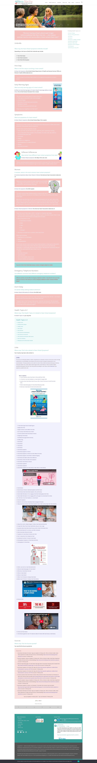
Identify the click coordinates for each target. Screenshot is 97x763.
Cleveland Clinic (60, 724)
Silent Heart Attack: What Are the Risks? (25, 532)
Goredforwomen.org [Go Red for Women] (25, 437)
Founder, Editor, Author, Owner (23, 720)
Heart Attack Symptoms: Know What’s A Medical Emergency (29, 455)
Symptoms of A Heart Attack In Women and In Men (27, 534)
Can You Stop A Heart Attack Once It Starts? (26, 431)
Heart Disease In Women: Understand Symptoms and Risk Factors (30, 489)
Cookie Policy (74, 761)
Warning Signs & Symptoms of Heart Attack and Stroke (28, 540)
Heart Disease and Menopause (23, 332)
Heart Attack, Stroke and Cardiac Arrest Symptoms (27, 459)
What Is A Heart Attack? (22, 573)
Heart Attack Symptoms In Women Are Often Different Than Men (30, 453)
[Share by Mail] (58, 707)
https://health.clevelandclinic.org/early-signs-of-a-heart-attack (29, 665)
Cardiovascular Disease (21, 324)
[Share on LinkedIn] (50, 707)
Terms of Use (20, 727)
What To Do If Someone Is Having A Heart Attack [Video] (28, 579)
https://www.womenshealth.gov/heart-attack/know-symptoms (48, 660)
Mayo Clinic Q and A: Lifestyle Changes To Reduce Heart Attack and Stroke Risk (32, 524)
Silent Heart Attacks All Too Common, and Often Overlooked (29, 530)
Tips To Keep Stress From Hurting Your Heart (26, 536)
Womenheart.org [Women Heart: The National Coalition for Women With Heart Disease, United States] (36, 633)
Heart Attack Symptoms (22, 449)
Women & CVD (20, 599)
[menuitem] (46, 2)
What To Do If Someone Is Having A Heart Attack (27, 577)
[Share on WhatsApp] (34, 707)
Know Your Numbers (21, 338)
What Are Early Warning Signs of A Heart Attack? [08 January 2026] (32, 384)
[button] (81, 2)
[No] (95, 761)
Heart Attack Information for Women (25, 292)
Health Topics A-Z (20, 315)
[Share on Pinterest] (42, 707)
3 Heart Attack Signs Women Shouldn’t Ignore (26, 425)
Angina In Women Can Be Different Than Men (26, 429)
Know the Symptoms (21, 71)
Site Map (19, 725)
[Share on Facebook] (19, 707)
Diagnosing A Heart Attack (22, 435)
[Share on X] (26, 707)
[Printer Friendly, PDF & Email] (38, 701)
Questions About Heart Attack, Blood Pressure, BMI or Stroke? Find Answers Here (33, 528)
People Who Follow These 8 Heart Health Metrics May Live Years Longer (31, 526)
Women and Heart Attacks (22, 631)
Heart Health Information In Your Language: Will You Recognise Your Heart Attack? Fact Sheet (35, 495)
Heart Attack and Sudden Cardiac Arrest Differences (27, 457)
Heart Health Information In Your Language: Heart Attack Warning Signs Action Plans (33, 493)
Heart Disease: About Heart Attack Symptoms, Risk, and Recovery (30, 491)
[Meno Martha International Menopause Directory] (23, 2)
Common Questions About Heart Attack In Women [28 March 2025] (32, 377)
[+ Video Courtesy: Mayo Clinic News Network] (47, 503)
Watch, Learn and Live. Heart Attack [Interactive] (26, 567)
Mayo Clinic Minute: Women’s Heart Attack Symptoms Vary (28, 503)
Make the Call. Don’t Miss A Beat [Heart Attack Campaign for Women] (30, 501)
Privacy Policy (20, 724)
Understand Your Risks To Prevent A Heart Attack (27, 538)
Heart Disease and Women (22, 334)
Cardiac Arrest (20, 322)
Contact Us (27, 755)
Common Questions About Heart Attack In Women (28, 175)
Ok (78, 761)
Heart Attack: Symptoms (22, 120)
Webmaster (52, 366)
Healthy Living (20, 439)
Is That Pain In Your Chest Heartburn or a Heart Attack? (28, 497)
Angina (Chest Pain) (21, 427)
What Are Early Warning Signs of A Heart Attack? (26, 569)
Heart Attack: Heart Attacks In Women (25, 461)
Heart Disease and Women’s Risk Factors (25, 336)
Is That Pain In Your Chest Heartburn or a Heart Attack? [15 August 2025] (33, 379)
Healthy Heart (20, 326)
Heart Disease (20, 330)
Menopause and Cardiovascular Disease (25, 340)
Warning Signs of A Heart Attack (23, 542)
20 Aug (68, 726)
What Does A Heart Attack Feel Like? (24, 571)
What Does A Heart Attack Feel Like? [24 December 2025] (30, 386)
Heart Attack (19, 328)
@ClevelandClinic (62, 726)
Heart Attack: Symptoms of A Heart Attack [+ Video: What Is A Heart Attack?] (32, 467)
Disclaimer (20, 718)
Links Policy (20, 722)
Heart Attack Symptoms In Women (24, 208)
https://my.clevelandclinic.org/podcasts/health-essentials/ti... (68, 734)
